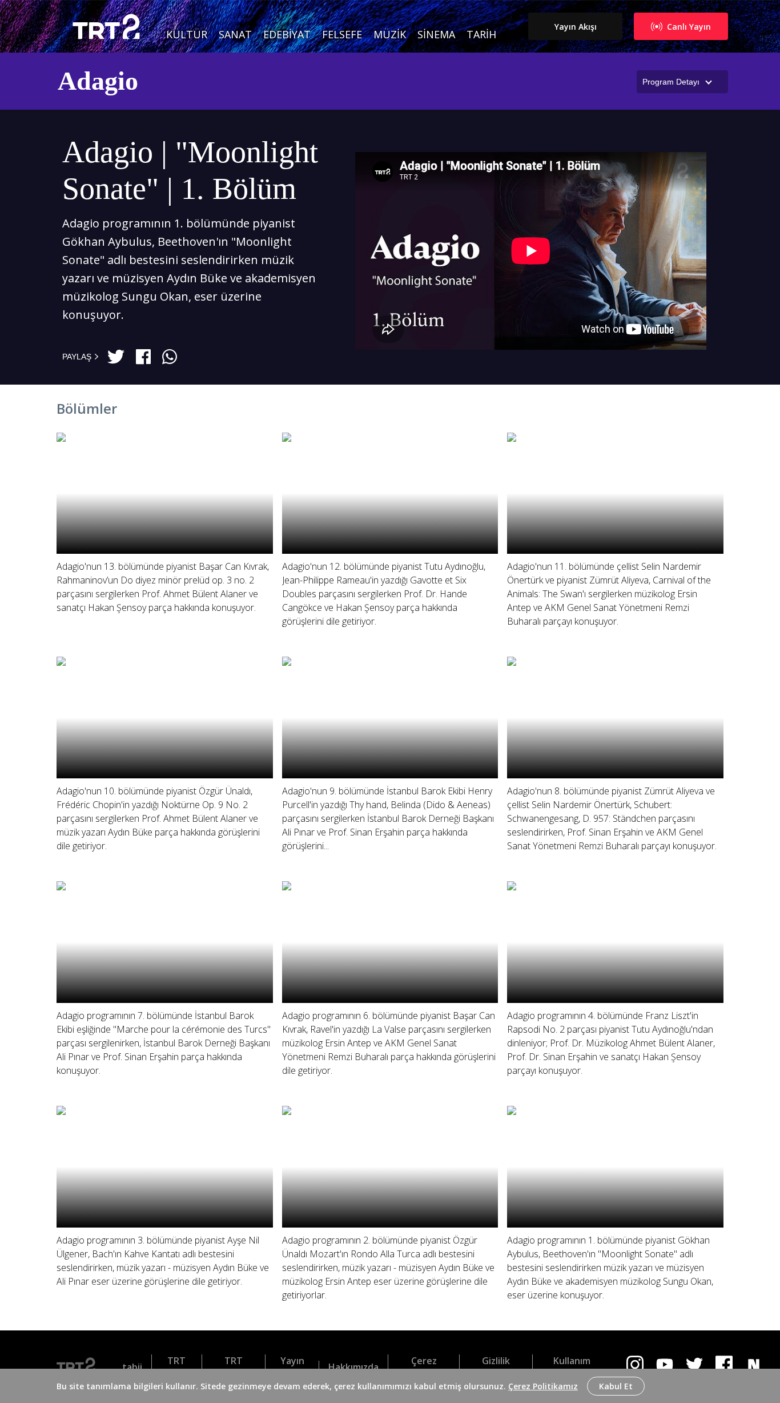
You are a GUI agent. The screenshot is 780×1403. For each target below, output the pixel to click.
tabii (132, 1367)
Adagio (98, 80)
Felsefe (342, 34)
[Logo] (80, 1367)
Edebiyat (287, 34)
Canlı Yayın (689, 26)
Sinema (436, 34)
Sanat (235, 34)
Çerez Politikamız (543, 1386)
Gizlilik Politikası (496, 1367)
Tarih (481, 34)
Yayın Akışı (575, 26)
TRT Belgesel (233, 1367)
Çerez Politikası (424, 1367)
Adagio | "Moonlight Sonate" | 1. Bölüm (190, 170)
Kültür (186, 34)
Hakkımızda (353, 1367)
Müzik (389, 34)
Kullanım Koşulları (571, 1367)
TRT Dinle (177, 1367)
